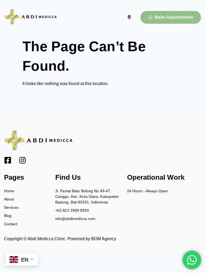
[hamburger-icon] (129, 17)
